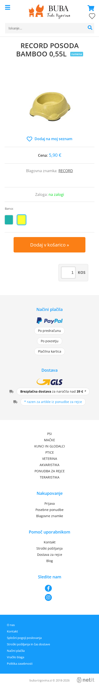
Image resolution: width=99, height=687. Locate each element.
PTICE (49, 452)
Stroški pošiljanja (49, 548)
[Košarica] (89, 8)
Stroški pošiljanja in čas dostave (28, 644)
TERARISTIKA (49, 477)
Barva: (9, 208)
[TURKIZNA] (9, 219)
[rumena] (21, 219)
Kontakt (49, 542)
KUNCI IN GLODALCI (49, 446)
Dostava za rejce (49, 554)
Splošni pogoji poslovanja (24, 638)
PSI (49, 434)
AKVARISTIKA (49, 465)
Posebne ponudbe (49, 509)
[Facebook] (49, 588)
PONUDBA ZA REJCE (50, 471)
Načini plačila (16, 651)
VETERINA (49, 458)
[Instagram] (49, 597)
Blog (49, 561)
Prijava (49, 503)
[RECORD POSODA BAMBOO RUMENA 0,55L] (49, 102)
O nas (11, 625)
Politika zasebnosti (19, 663)
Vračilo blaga (15, 657)
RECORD (65, 170)
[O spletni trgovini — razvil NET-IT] (85, 680)
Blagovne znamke (49, 516)
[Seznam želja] (87, 17)
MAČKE (49, 440)
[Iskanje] (90, 28)
